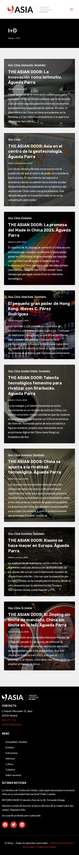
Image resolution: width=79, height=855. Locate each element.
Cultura (9, 764)
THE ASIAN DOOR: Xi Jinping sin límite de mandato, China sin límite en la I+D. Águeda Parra (39, 619)
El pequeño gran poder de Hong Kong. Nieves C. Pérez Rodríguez (39, 308)
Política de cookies (46, 846)
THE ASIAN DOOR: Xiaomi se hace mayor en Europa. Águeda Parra (38, 545)
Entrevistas (12, 753)
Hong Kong (27, 296)
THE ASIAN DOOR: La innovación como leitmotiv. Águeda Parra (35, 77)
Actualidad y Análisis (16, 741)
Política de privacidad (61, 843)
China (17, 64)
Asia (10, 64)
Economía (26, 217)
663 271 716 (9, 719)
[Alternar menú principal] (71, 9)
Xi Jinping (26, 607)
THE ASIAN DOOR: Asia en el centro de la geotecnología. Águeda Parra (35, 151)
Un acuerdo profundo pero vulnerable (21, 815)
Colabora (10, 769)
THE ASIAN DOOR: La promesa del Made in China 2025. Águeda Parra (39, 230)
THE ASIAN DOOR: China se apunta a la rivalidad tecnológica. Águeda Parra (34, 466)
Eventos (10, 747)
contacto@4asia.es (12, 724)
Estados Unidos (29, 370)
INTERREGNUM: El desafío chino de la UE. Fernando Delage (33, 800)
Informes (10, 758)
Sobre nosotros (13, 775)
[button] (5, 824)
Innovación (27, 64)
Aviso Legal (29, 846)
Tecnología (40, 64)
